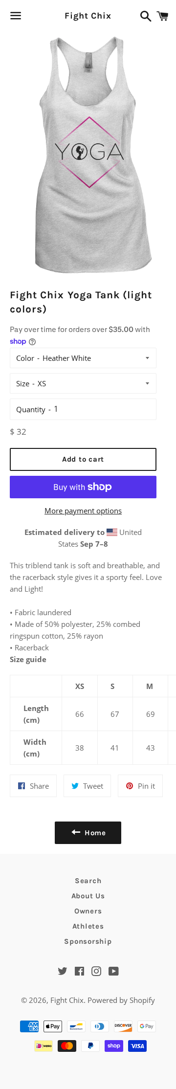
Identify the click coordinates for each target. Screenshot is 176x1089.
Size (22, 383)
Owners (88, 911)
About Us (88, 895)
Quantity (30, 409)
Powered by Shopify (121, 1000)
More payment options (83, 510)
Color (25, 358)
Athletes (88, 926)
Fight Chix (88, 15)
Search (88, 880)
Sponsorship (87, 941)
